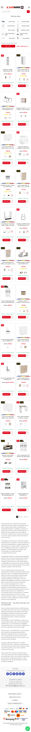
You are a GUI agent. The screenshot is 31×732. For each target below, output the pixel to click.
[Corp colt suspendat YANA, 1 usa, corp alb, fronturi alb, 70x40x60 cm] (8, 408)
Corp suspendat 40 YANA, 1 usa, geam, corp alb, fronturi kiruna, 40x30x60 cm (8, 263)
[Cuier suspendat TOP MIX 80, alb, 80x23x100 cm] (23, 447)
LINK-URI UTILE (15, 697)
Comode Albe (11, 25)
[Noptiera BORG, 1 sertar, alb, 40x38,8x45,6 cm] (8, 485)
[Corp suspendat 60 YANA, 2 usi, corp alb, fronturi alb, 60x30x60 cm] (23, 331)
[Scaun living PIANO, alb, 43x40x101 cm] (8, 370)
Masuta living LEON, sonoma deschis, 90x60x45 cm (7, 456)
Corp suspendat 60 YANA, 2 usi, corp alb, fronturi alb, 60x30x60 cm (23, 340)
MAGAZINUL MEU (14, 694)
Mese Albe (12, 38)
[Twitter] (13, 673)
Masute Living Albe (23, 34)
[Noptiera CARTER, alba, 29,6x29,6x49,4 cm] (23, 215)
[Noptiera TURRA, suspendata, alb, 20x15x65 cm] (8, 61)
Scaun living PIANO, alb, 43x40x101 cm (8, 378)
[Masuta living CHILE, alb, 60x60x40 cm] (8, 100)
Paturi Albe (12, 21)
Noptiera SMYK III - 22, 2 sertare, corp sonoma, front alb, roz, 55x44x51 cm (23, 108)
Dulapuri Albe (25, 25)
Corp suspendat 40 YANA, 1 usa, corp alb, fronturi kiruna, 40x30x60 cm (23, 186)
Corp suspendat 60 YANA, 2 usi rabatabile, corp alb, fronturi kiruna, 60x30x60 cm (23, 378)
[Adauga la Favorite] (11, 85)
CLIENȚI (15, 700)
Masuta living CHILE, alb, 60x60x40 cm (8, 108)
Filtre (9, 46)
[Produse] (2, 8)
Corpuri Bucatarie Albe (10, 34)
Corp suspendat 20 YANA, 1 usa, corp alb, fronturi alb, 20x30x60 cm (23, 70)
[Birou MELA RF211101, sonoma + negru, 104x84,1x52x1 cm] (23, 408)
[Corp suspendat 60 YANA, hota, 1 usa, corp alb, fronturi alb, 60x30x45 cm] (8, 138)
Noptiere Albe (25, 21)
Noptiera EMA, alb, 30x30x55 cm (23, 494)
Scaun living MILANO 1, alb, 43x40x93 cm (7, 340)
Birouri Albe (11, 30)
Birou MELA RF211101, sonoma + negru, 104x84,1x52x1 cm (23, 417)
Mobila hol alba (25, 30)
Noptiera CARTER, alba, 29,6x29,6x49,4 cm (23, 224)
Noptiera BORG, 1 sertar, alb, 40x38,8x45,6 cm (8, 494)
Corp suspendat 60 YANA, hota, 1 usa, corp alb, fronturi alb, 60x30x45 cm (7, 147)
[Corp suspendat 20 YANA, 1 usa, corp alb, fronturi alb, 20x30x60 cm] (23, 61)
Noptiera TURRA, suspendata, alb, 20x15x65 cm (8, 70)
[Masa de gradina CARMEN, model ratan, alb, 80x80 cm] (23, 138)
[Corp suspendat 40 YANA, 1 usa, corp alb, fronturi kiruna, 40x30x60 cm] (23, 177)
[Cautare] (28, 11)
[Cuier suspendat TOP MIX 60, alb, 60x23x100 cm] (8, 292)
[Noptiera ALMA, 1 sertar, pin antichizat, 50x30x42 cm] (8, 177)
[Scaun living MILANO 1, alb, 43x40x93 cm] (8, 331)
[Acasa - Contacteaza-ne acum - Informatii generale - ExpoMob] (15, 7)
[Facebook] (7, 673)
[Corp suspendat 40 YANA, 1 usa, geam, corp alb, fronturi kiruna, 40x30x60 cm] (8, 254)
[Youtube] (10, 673)
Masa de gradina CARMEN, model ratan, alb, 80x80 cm (23, 147)
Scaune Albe (25, 38)
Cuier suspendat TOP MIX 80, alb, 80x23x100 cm (23, 456)
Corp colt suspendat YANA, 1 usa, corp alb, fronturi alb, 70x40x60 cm (7, 417)
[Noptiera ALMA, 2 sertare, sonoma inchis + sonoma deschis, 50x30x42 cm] (23, 292)
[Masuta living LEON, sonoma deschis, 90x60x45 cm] (8, 447)
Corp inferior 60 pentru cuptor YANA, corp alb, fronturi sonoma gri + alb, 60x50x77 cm (8, 224)
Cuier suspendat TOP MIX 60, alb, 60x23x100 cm (7, 301)
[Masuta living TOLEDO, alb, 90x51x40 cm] (23, 254)
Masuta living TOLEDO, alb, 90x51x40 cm (23, 263)
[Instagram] (23, 673)
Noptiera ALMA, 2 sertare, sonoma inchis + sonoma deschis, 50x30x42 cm (23, 301)
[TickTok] (20, 673)
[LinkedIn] (17, 673)
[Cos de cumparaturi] (29, 7)
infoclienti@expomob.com (16, 686)
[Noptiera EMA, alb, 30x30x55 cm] (23, 485)
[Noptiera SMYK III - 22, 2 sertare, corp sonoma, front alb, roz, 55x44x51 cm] (23, 100)
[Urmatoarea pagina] (27, 517)
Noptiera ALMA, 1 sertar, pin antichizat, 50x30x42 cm (8, 186)
